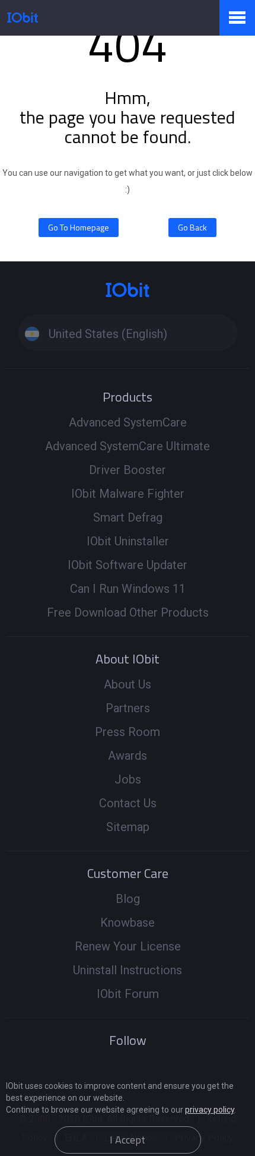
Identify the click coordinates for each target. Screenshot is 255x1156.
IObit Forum (128, 994)
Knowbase (127, 922)
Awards (127, 755)
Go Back (192, 227)
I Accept (127, 1140)
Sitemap (127, 827)
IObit (22, 17)
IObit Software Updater (127, 565)
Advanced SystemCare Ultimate (127, 446)
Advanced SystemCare (128, 422)
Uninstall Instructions (127, 970)
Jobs (127, 779)
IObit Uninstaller (128, 541)
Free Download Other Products (128, 612)
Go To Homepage (78, 227)
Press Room (127, 732)
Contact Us (128, 803)
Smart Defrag (127, 517)
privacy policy (209, 1109)
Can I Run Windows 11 (128, 589)
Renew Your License (128, 946)
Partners (128, 708)
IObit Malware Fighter (127, 494)
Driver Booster (127, 470)
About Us (127, 684)
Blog (128, 899)
